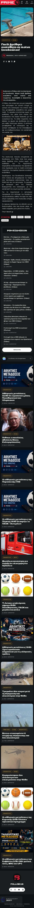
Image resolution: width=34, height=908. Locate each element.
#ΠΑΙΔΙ (14, 217)
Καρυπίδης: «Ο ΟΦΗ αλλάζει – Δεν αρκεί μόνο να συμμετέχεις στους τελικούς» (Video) (16, 273)
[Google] (23, 890)
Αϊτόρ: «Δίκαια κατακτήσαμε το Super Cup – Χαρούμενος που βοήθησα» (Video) (15, 284)
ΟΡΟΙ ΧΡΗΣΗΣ (19, 904)
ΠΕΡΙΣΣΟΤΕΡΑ (17, 349)
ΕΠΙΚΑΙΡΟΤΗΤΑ (6, 40)
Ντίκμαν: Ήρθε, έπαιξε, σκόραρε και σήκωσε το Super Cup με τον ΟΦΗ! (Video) (17, 262)
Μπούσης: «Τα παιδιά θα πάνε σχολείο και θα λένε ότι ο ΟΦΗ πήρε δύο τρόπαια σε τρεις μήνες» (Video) (17, 307)
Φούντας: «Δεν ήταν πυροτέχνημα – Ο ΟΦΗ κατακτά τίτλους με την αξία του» (18, 250)
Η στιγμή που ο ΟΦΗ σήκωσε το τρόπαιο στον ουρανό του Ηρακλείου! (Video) (18, 339)
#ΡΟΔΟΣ (27, 217)
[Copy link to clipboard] (14, 62)
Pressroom (9, 55)
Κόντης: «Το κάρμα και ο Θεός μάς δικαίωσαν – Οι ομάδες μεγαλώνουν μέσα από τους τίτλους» (17, 239)
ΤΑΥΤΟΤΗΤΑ (27, 904)
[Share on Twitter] (6, 62)
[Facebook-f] (11, 890)
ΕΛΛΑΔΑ (15, 40)
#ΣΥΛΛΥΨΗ (5, 220)
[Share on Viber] (12, 62)
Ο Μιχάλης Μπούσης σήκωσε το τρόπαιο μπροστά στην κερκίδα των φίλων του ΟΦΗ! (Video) (17, 319)
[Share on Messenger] (9, 62)
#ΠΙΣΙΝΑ (20, 217)
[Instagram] (15, 890)
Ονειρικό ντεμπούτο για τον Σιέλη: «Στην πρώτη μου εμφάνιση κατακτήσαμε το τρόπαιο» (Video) (17, 296)
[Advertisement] (17, 76)
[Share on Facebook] (3, 62)
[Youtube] (19, 890)
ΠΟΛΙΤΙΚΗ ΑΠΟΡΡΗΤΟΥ (9, 904)
